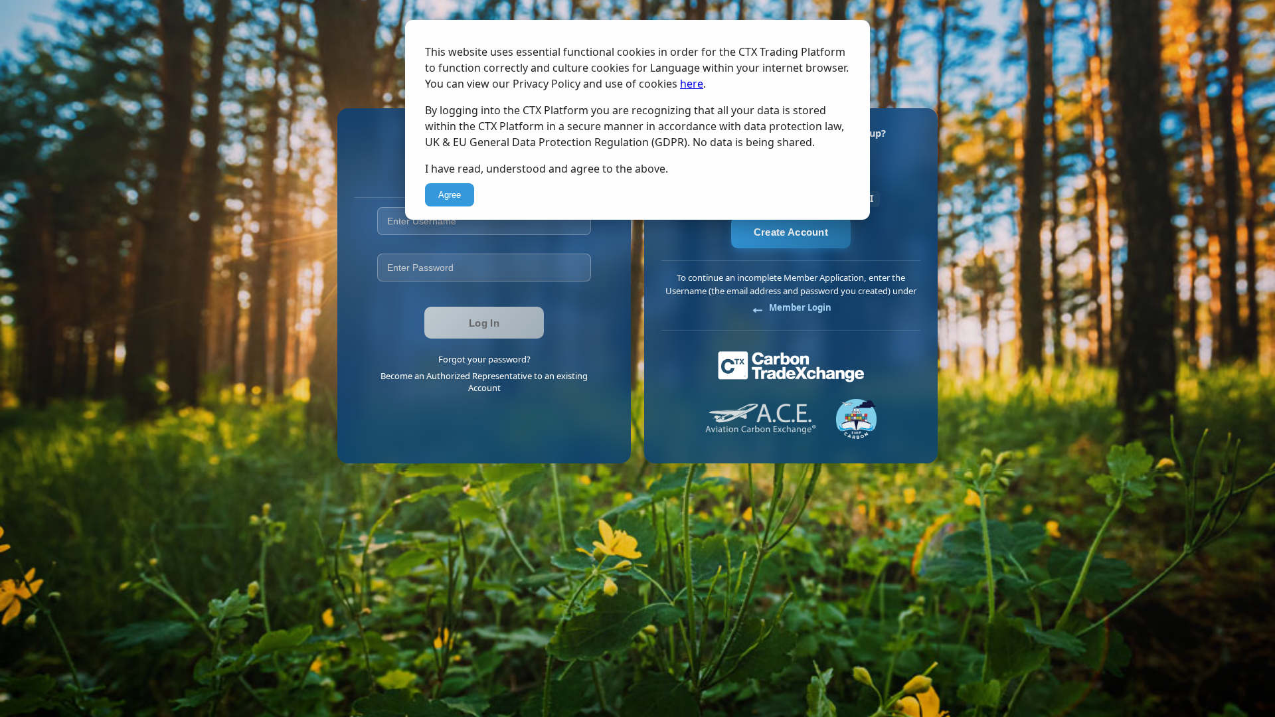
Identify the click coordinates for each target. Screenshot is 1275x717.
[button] (790, 307)
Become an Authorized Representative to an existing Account (484, 382)
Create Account (791, 232)
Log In (484, 323)
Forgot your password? (484, 359)
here (691, 83)
